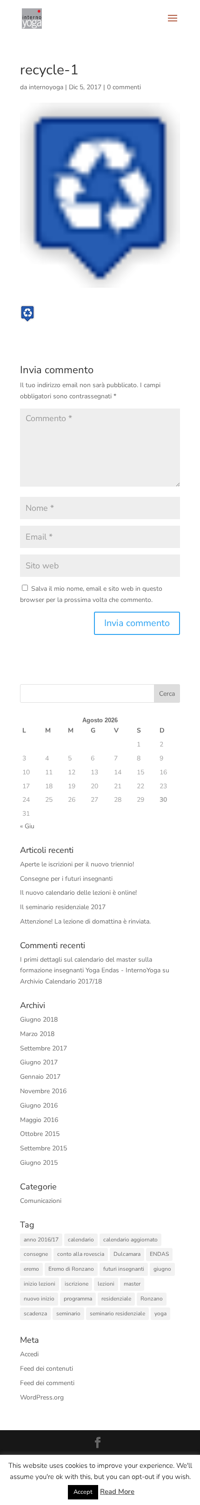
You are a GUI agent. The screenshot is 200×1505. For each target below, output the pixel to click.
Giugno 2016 (39, 1105)
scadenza (35, 1313)
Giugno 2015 (39, 1162)
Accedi (29, 1354)
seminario (68, 1313)
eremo (31, 1269)
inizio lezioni (39, 1283)
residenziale (116, 1298)
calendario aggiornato (130, 1239)
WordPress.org (42, 1397)
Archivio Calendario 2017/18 (61, 981)
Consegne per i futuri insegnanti (66, 878)
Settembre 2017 (43, 1048)
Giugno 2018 (39, 1019)
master (132, 1283)
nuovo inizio (39, 1298)
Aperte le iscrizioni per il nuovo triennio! (77, 864)
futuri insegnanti (123, 1269)
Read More (117, 1491)
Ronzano (151, 1298)
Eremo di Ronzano (71, 1269)
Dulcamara (126, 1254)
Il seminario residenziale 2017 (63, 907)
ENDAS (159, 1254)
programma (78, 1298)
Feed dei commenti (47, 1383)
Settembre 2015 (43, 1148)
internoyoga (46, 87)
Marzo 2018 (37, 1034)
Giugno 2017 (39, 1062)
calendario (81, 1239)
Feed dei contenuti (46, 1368)
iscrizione (76, 1283)
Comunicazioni (40, 1200)
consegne (36, 1254)
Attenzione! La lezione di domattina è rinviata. (85, 921)
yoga (160, 1313)
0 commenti (124, 87)
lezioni (106, 1283)
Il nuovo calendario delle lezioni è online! (78, 892)
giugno (162, 1269)
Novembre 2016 (43, 1091)
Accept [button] (83, 1492)
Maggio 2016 (39, 1120)
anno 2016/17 (41, 1239)
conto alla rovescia (80, 1254)
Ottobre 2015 (40, 1133)
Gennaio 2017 (40, 1076)
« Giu (27, 826)
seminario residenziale (117, 1313)
